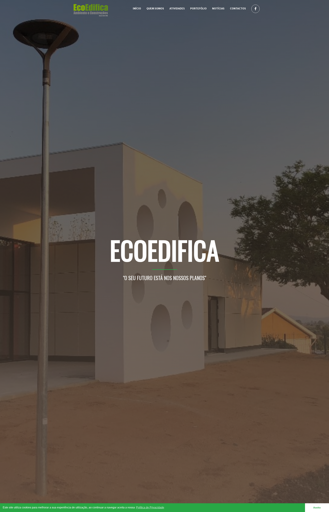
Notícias (218, 8)
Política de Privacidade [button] (150, 507)
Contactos (238, 8)
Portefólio (198, 8)
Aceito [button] (317, 507)
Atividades (177, 8)
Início (137, 8)
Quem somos (155, 8)
